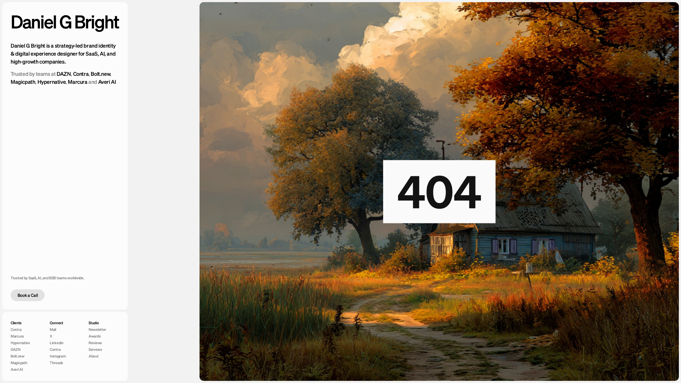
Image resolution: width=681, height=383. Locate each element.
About (94, 356)
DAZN (64, 74)
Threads (56, 363)
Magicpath (23, 82)
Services (95, 349)
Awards (95, 336)
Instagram (58, 356)
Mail (53, 329)
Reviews (95, 343)
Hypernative (52, 82)
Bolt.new (100, 74)
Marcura (77, 82)
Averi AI (107, 82)
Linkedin (57, 343)
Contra (81, 74)
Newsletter (97, 329)
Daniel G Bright (65, 21)
